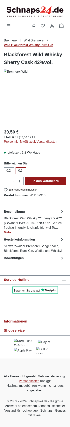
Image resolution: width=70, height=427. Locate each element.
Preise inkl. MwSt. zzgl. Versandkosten (30, 141)
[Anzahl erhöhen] (20, 181)
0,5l (20, 170)
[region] (35, 104)
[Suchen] (33, 26)
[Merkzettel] (42, 26)
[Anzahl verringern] (8, 181)
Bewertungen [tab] (14, 258)
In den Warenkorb (46, 181)
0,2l (8, 170)
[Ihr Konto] (52, 26)
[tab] (34, 222)
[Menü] (8, 26)
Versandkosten (29, 381)
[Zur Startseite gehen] (35, 12)
